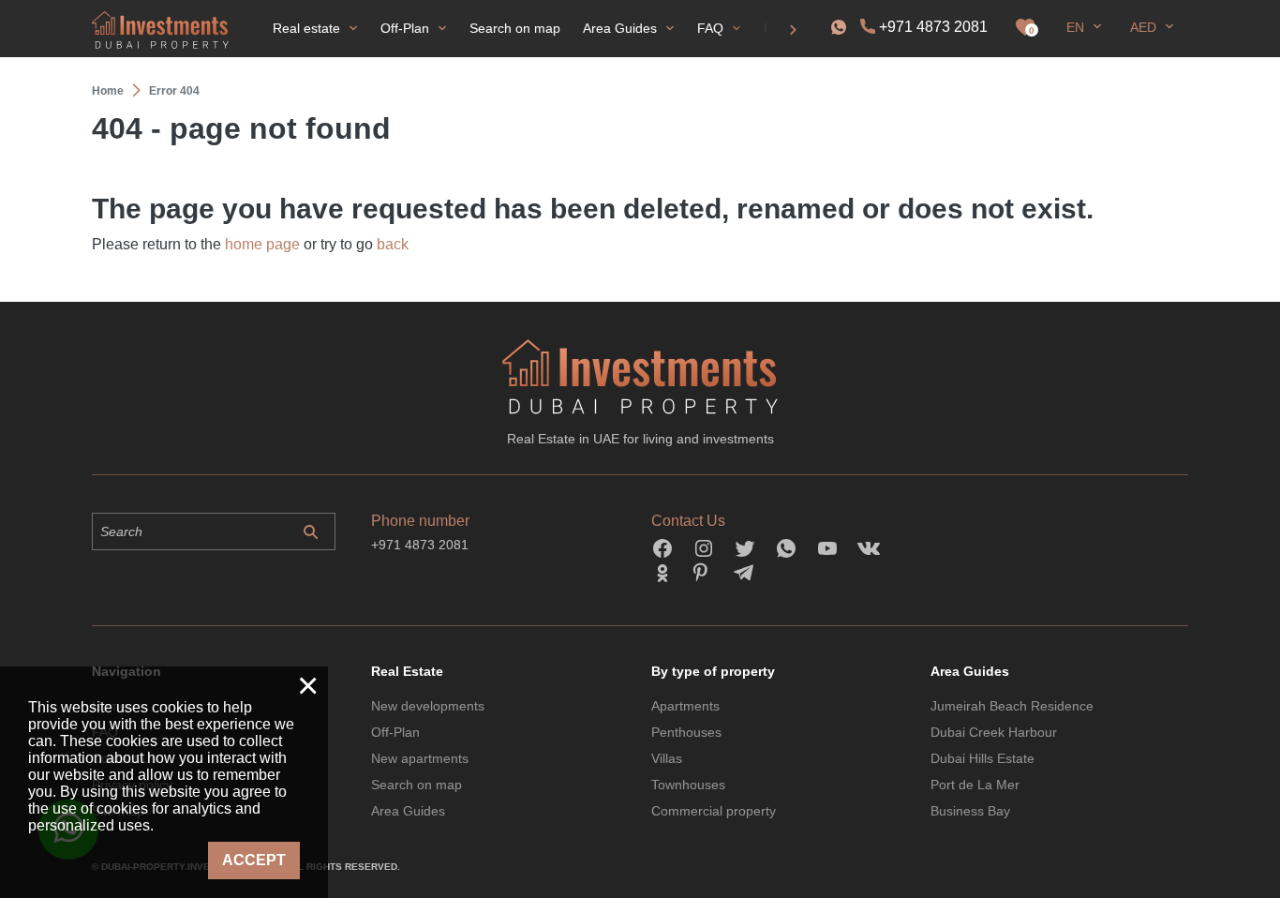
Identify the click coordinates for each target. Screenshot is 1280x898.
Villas (666, 758)
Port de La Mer (975, 784)
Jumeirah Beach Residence (1012, 705)
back (393, 244)
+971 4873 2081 (933, 27)
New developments (427, 705)
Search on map (416, 784)
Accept (254, 860)
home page (262, 244)
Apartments (685, 705)
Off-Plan (395, 732)
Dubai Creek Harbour (993, 732)
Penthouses (686, 732)
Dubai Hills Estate (982, 758)
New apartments (420, 758)
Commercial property (713, 810)
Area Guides (408, 810)
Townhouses (688, 784)
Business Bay (970, 810)
